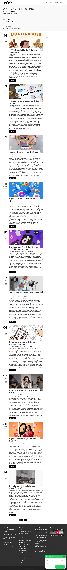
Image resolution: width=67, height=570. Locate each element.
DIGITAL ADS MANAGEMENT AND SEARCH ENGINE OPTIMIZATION (31, 105)
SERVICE (51, 2)
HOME (47, 2)
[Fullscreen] (62, 535)
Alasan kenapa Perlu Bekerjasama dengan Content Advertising (24, 102)
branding (9, 11)
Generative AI (22, 546)
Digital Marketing (23, 346)
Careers (20, 535)
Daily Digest (22, 296)
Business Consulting (26, 54)
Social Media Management (31, 156)
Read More (12, 80)
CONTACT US (61, 2)
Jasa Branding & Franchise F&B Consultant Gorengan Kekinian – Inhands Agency (41, 531)
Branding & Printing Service (17, 54)
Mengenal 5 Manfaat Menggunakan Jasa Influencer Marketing (24, 391)
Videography (22, 562)
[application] (57, 532)
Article (11, 54)
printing (7, 19)
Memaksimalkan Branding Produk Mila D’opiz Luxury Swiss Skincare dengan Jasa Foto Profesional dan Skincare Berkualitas (41, 540)
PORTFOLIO (56, 2)
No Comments (5, 42)
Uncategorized (29, 443)
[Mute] (61, 535)
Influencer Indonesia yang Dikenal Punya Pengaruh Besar (24, 293)
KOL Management (12, 106)
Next (26, 520)
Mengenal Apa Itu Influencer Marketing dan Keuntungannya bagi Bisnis (22, 343)
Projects (31, 490)
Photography (32, 54)
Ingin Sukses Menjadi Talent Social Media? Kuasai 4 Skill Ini (24, 153)
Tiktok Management (30, 251)
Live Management (23, 550)
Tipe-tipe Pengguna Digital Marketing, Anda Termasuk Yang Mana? (22, 487)
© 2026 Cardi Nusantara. (29, 567)
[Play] (51, 535)
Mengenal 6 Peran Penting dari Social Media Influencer (22, 199)
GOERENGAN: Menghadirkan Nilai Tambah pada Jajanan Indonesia (23, 51)
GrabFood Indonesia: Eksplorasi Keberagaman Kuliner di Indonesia (40, 547)
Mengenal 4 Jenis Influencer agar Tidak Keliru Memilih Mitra (22, 439)
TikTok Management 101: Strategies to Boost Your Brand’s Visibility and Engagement (23, 248)
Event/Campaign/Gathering (25, 544)
